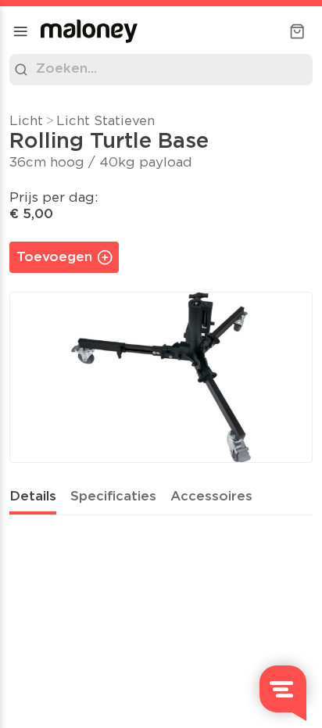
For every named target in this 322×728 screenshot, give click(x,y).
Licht (26, 121)
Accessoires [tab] (211, 497)
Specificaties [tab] (113, 497)
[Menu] (20, 31)
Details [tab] (32, 497)
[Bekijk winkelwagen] (297, 31)
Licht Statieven (105, 121)
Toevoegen (54, 258)
